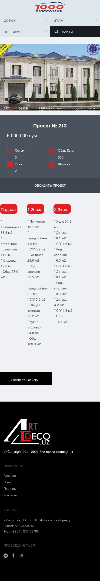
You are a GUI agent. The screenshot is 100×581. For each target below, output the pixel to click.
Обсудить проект (50, 185)
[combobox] (25, 20)
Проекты (10, 488)
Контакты (10, 495)
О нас (7, 482)
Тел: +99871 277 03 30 (20, 531)
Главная (9, 475)
